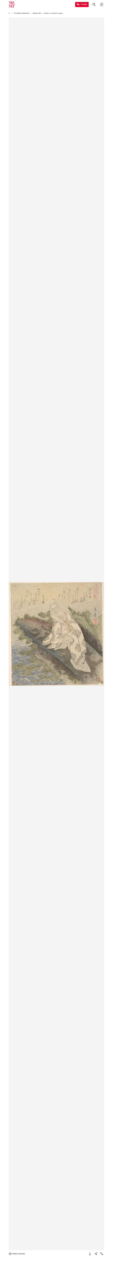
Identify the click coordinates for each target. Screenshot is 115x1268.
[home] (10, 13)
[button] (56, 634)
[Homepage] (12, 4)
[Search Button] (94, 4)
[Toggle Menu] (101, 4)
